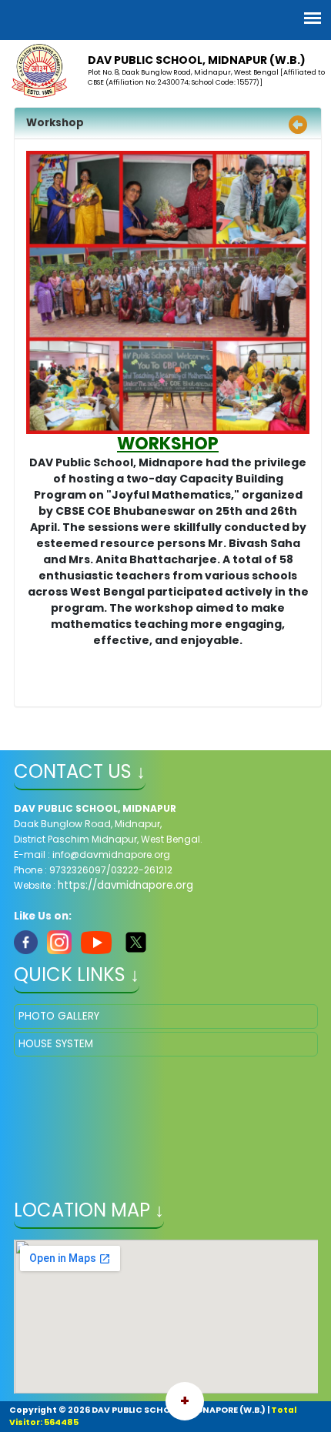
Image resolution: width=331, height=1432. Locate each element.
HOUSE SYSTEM (55, 1043)
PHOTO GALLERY (58, 1016)
